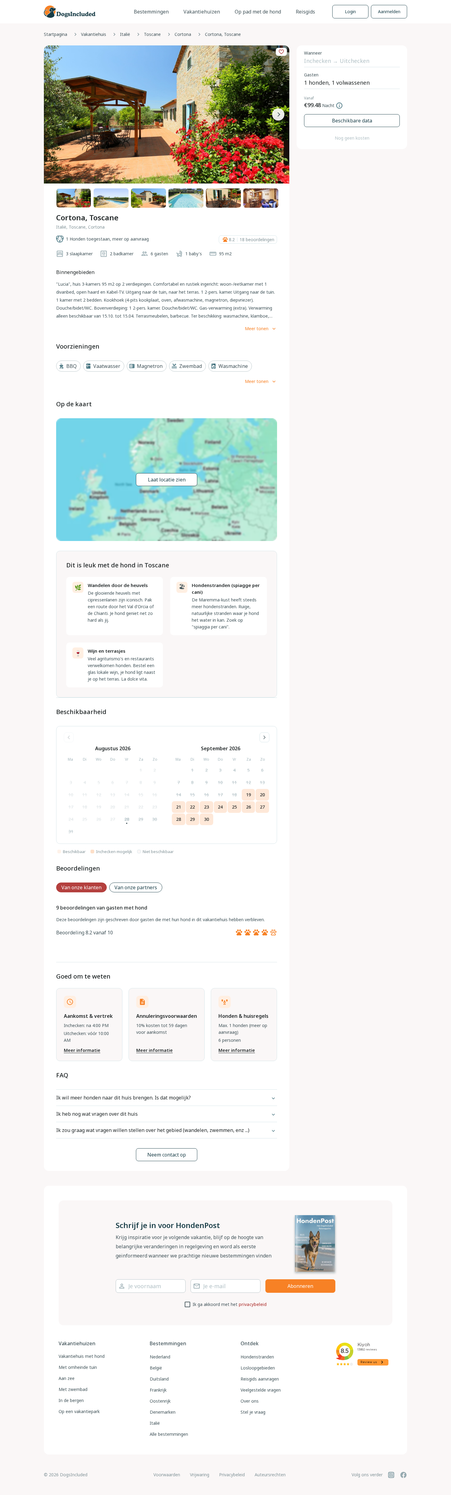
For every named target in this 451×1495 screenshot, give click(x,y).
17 (70, 807)
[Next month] (264, 737)
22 (140, 807)
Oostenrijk (160, 1401)
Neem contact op (166, 1154)
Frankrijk (158, 1390)
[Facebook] (403, 1474)
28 (126, 819)
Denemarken (162, 1412)
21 (126, 807)
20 (112, 807)
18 (84, 807)
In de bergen (71, 1400)
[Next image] (278, 114)
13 (112, 795)
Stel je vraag (253, 1412)
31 (70, 831)
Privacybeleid (232, 1475)
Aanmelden (389, 11)
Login (350, 11)
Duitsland (159, 1379)
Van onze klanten (81, 887)
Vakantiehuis (93, 34)
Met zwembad (73, 1389)
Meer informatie (82, 1050)
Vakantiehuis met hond (82, 1356)
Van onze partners (135, 887)
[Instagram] (391, 1474)
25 (84, 819)
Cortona (183, 34)
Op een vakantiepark (79, 1411)
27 (112, 819)
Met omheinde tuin (78, 1367)
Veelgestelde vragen (261, 1390)
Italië (125, 34)
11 (84, 795)
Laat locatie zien (167, 479)
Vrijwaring (199, 1475)
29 (140, 819)
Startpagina (55, 34)
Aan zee (67, 1378)
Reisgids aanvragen (260, 1379)
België (156, 1368)
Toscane (152, 34)
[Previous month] (69, 737)
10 (70, 795)
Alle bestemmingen (169, 1434)
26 (98, 819)
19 (98, 807)
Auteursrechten (270, 1475)
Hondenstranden (257, 1357)
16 (154, 795)
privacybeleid (253, 1304)
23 (154, 807)
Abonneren (300, 1286)
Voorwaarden (166, 1475)
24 (70, 819)
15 (140, 795)
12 (98, 795)
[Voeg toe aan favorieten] (281, 52)
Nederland (160, 1357)
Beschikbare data (352, 120)
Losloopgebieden (258, 1368)
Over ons (250, 1401)
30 (154, 819)
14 (126, 795)
